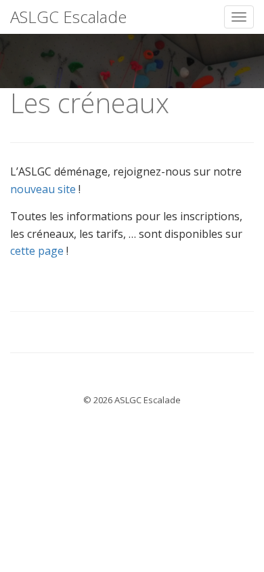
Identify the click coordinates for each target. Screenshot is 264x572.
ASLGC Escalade (68, 16)
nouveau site (43, 189)
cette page (37, 250)
